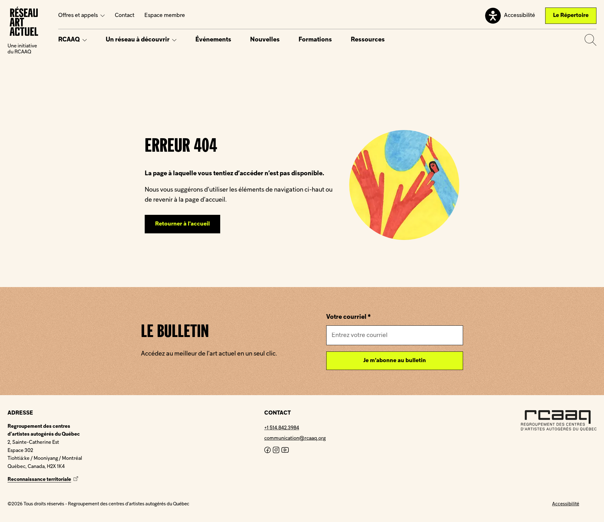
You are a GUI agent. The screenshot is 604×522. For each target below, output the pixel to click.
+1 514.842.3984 (281, 428)
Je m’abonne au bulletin (394, 360)
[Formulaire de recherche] (590, 39)
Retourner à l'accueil (182, 224)
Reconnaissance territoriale (44, 479)
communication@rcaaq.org (295, 438)
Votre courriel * (348, 317)
